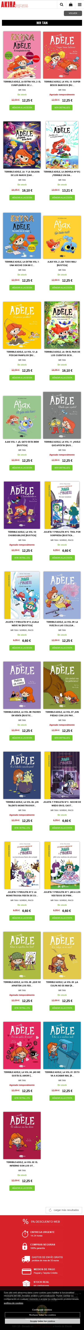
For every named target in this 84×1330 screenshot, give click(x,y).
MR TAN (22, 90)
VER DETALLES (62, 107)
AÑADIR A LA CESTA (22, 107)
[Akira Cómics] (14, 5)
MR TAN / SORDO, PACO (62, 540)
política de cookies (13, 1303)
